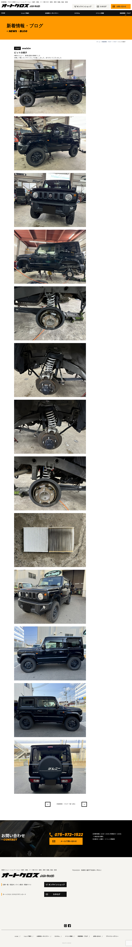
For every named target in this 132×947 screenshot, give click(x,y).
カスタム (77, 13)
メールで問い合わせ (69, 841)
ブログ (115, 42)
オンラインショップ (84, 6)
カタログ (103, 6)
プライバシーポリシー (112, 936)
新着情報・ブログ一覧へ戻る (66, 804)
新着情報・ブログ (125, 13)
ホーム (98, 42)
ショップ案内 (25, 13)
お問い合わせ (121, 6)
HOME (3, 13)
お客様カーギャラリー (52, 13)
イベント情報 (100, 13)
